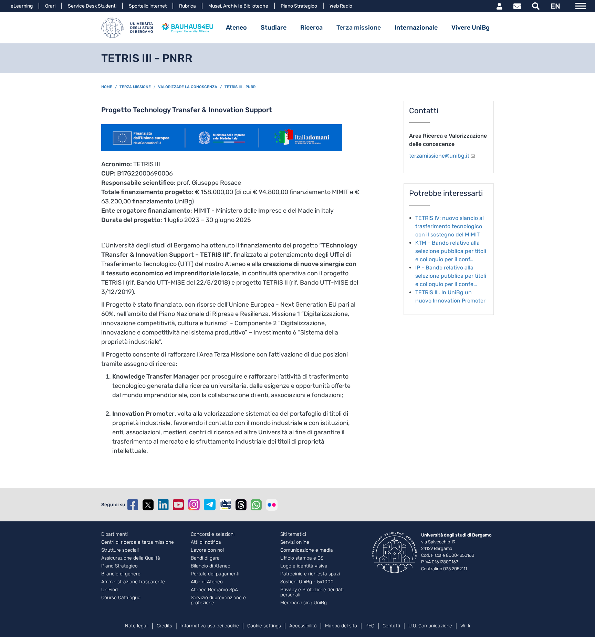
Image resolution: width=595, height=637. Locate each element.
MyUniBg (499, 6)
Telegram (210, 504)
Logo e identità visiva (303, 566)
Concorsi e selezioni (212, 534)
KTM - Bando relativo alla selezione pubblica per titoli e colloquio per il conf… (450, 251)
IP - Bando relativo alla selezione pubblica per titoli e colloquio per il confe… (450, 275)
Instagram (194, 504)
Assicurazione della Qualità (130, 558)
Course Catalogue (120, 598)
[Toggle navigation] (580, 6)
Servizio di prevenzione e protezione (218, 600)
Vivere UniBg (470, 27)
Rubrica (187, 6)
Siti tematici (293, 534)
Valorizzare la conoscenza (187, 87)
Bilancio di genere (120, 574)
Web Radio (341, 6)
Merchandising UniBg (303, 603)
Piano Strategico (299, 6)
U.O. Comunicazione (430, 626)
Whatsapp (256, 505)
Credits (164, 626)
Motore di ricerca (535, 6)
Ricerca (311, 27)
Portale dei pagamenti (215, 574)
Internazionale (416, 27)
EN (555, 6)
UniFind (109, 590)
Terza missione (358, 27)
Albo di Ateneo (207, 582)
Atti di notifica (206, 542)
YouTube (178, 505)
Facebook (132, 505)
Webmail (517, 6)
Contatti (391, 626)
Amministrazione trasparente (133, 582)
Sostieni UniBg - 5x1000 (307, 582)
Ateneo (236, 27)
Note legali (136, 626)
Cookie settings (264, 626)
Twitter (148, 505)
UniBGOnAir (225, 504)
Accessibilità (303, 626)
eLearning (22, 6)
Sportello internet (148, 6)
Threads (241, 505)
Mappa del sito (341, 626)
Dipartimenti (114, 534)
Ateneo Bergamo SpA (214, 590)
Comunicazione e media (306, 550)
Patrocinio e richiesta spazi (310, 574)
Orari (50, 6)
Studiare (273, 27)
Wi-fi (465, 626)
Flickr (272, 505)
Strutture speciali (120, 550)
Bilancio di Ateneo (210, 566)
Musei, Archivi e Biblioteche (238, 6)
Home (106, 87)
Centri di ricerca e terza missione (137, 542)
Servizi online (294, 542)
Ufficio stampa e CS (301, 558)
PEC (369, 626)
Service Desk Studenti (92, 6)
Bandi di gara (205, 558)
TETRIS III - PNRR (240, 87)
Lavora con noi (207, 550)
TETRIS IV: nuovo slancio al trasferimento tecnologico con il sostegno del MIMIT (449, 226)
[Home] (127, 28)
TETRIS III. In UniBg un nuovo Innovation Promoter (450, 296)
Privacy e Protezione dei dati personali (312, 592)
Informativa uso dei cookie (209, 626)
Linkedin (163, 505)
